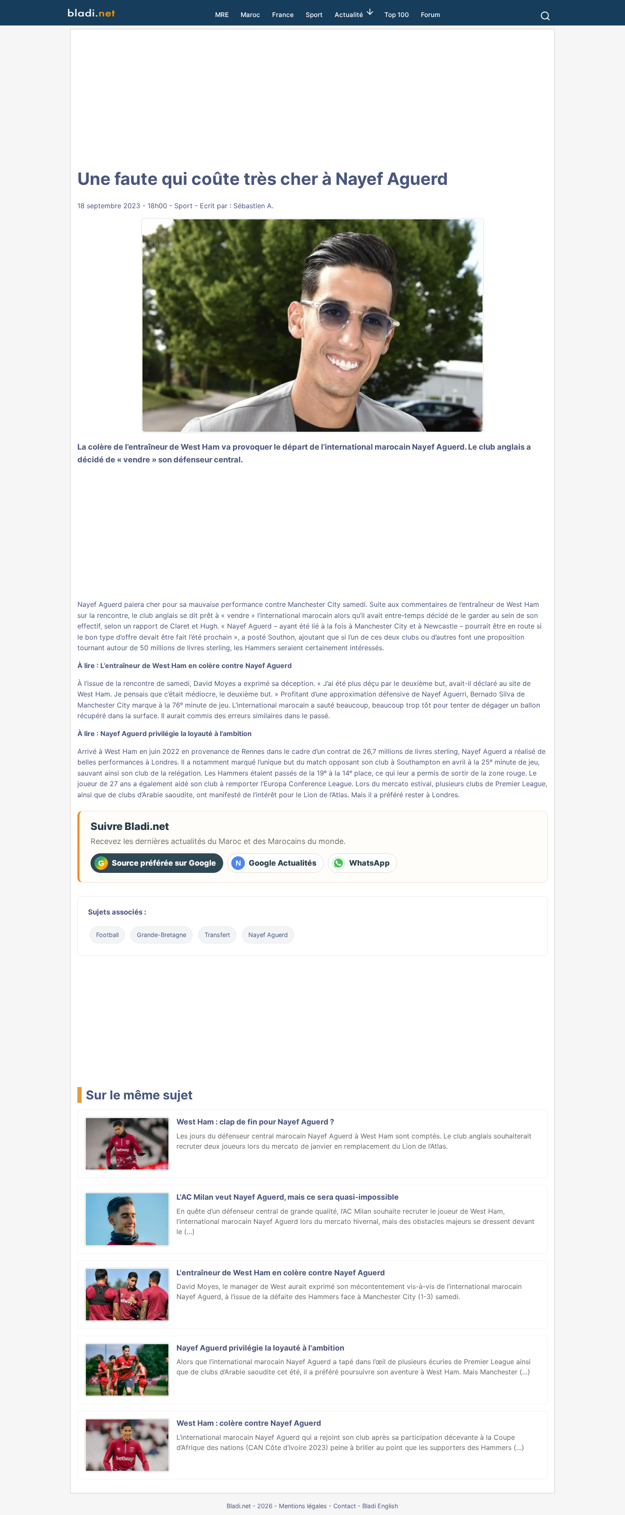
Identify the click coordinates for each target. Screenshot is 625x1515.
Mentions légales (303, 1505)
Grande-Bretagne (161, 934)
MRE (222, 15)
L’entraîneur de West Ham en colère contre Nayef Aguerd (196, 665)
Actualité (349, 15)
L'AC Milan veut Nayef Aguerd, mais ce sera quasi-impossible (287, 1196)
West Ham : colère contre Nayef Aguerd (248, 1423)
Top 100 (396, 15)
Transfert (217, 934)
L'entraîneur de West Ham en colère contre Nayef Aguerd (280, 1272)
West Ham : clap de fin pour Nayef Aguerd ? (255, 1121)
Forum (430, 15)
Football (107, 934)
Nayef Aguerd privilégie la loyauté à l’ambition (176, 733)
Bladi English (380, 1505)
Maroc (250, 15)
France (283, 15)
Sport (314, 15)
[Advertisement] (312, 97)
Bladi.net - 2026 (250, 1505)
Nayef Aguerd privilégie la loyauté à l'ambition (260, 1347)
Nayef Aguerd (438, 446)
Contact (344, 1505)
